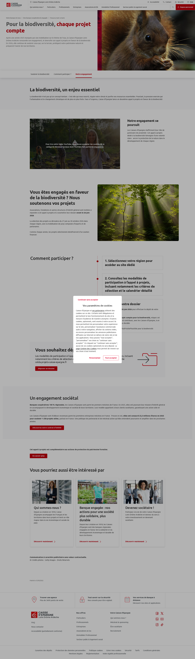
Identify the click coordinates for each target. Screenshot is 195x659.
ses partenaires (98, 311)
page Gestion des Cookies (86, 349)
